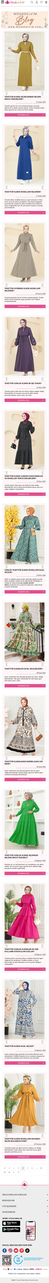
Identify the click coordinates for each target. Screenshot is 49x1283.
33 (5, 1172)
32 (41, 1168)
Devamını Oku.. (24, 115)
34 (9, 1172)
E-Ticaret (18, 1280)
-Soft (13, 1280)
